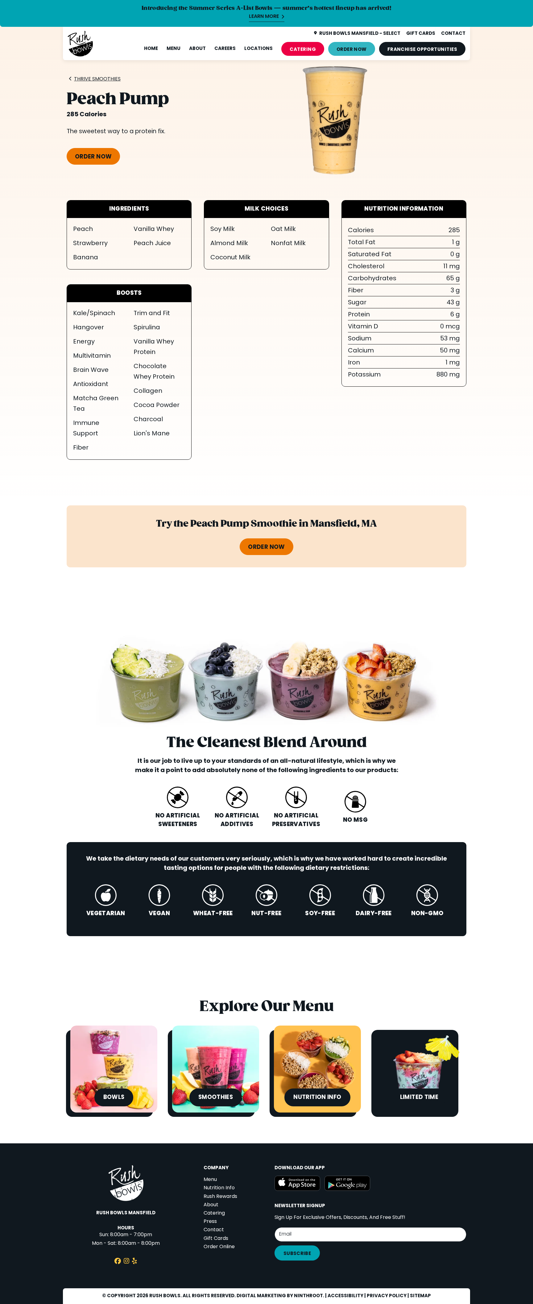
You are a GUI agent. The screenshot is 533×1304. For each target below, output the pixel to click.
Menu (173, 49)
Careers (225, 49)
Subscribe (297, 1254)
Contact (214, 1230)
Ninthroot (308, 1296)
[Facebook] (117, 1262)
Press (210, 1222)
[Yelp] (134, 1262)
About (197, 49)
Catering (303, 50)
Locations (258, 49)
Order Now (352, 50)
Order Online (219, 1247)
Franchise (422, 50)
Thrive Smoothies (97, 79)
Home (151, 49)
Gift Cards (216, 1239)
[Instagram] (126, 1262)
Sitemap (420, 1296)
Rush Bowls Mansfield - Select (359, 34)
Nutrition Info (219, 1188)
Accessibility (345, 1296)
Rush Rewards (220, 1197)
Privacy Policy (387, 1296)
